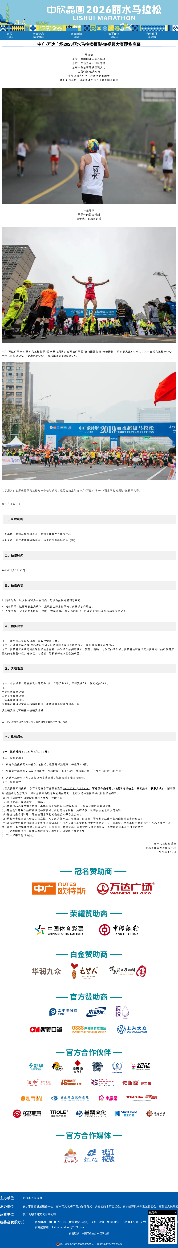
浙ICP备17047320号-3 (109, 1244)
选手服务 (114, 35)
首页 (10, 35)
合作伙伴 (151, 35)
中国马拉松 (103, 1233)
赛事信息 (38, 35)
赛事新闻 (76, 35)
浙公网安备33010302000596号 (77, 1244)
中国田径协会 (89, 1233)
